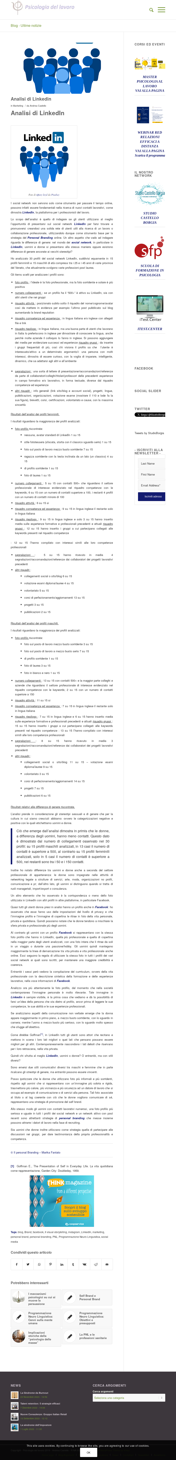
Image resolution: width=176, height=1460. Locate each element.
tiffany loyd (41, 194)
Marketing (18, 105)
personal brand (20, 1236)
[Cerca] (149, 9)
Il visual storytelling (56, 1232)
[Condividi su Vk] (84, 1264)
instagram (74, 1232)
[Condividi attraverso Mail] (107, 1264)
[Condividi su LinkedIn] (61, 1264)
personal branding (40, 1236)
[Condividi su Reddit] (95, 1264)
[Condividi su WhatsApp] (39, 1264)
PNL (55, 1236)
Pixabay (55, 194)
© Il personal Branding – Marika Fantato (35, 1152)
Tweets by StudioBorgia (149, 433)
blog (20, 1232)
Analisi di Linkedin (31, 98)
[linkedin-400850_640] (62, 68)
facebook (38, 1232)
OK (89, 1452)
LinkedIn (86, 1232)
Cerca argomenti (103, 1391)
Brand (28, 1232)
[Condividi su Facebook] (16, 1264)
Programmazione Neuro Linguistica (79, 1236)
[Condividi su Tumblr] (73, 1264)
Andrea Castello (38, 105)
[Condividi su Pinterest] (50, 1264)
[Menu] (159, 9)
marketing (98, 1232)
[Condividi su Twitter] (28, 1264)
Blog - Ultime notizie (26, 25)
